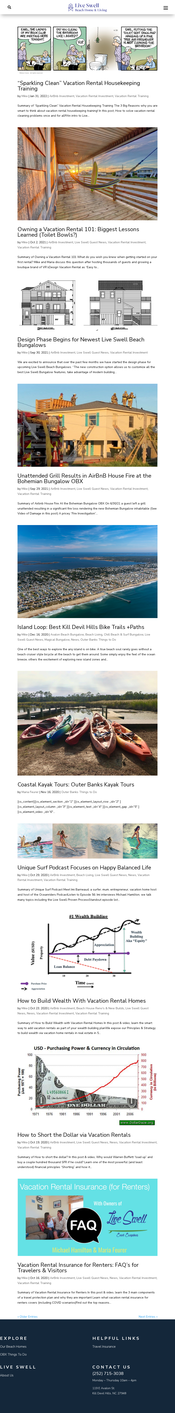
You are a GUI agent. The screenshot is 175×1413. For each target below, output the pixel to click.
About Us (6, 1375)
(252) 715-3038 (108, 1373)
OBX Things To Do (13, 1354)
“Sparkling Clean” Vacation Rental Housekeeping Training (79, 85)
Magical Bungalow (57, 640)
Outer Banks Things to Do (98, 640)
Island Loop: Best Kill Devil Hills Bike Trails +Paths (81, 627)
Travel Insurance (104, 1346)
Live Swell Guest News (90, 242)
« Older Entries (28, 1317)
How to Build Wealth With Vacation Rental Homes (82, 1001)
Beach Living (93, 635)
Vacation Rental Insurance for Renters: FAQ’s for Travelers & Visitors (78, 1267)
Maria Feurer (30, 792)
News (75, 640)
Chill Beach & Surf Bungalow (123, 635)
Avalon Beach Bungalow (67, 635)
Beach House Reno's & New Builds (100, 1008)
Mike (25, 96)
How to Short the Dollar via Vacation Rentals (74, 1135)
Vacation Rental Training (132, 96)
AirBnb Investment (61, 96)
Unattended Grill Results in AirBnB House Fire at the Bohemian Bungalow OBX (84, 478)
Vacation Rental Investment (94, 96)
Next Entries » (148, 1317)
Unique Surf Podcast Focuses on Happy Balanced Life (84, 867)
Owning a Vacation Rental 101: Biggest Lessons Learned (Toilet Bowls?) (78, 232)
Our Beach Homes (13, 1346)
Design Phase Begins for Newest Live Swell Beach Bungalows (81, 342)
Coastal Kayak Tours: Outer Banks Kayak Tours (76, 784)
